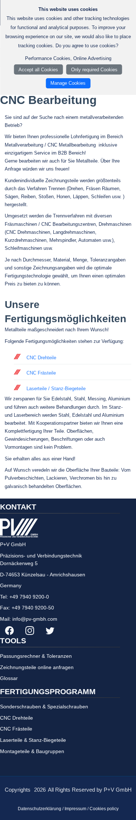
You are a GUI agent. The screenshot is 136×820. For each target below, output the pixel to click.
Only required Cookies (94, 69)
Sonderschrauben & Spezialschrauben (44, 706)
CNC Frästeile (41, 373)
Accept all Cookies (38, 69)
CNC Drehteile (41, 357)
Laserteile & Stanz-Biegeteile (33, 740)
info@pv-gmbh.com (34, 619)
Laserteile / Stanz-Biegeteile (56, 388)
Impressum (75, 808)
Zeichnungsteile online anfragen (37, 667)
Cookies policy (104, 808)
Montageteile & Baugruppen (32, 751)
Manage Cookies (68, 83)
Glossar (9, 678)
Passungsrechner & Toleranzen (36, 656)
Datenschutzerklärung (39, 808)
